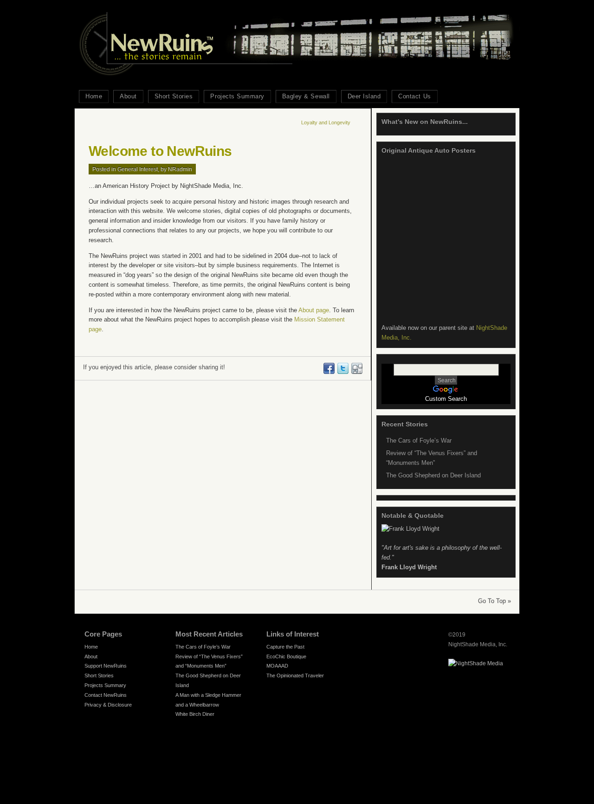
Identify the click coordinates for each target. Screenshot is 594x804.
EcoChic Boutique (286, 656)
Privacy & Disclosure (108, 705)
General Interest (137, 169)
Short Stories (174, 96)
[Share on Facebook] (329, 371)
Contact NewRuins (105, 695)
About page (313, 310)
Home (93, 96)
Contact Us (414, 96)
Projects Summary (237, 96)
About (128, 96)
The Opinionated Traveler (295, 675)
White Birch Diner (194, 714)
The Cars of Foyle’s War (419, 440)
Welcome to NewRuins (160, 151)
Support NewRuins (105, 666)
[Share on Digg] (356, 371)
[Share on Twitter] (342, 371)
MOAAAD (277, 666)
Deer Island (364, 96)
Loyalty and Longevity (325, 122)
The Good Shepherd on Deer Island (433, 475)
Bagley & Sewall (306, 96)
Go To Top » (494, 601)
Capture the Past (285, 647)
